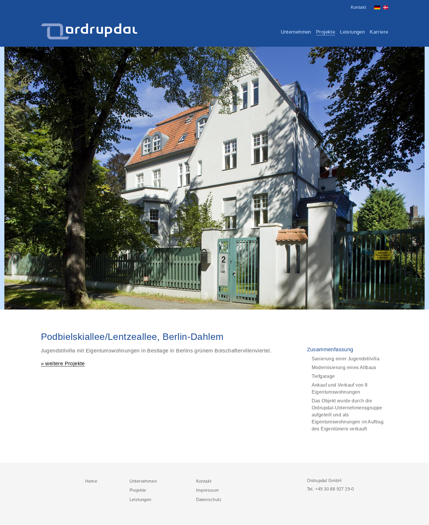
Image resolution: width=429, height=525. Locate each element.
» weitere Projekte (63, 363)
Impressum (207, 490)
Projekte (325, 32)
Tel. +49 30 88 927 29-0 (330, 489)
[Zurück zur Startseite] (89, 31)
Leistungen (352, 31)
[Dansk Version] (384, 5)
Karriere (379, 31)
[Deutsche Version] (376, 5)
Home (91, 481)
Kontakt (358, 7)
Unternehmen (296, 31)
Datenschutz (209, 499)
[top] (44, 480)
